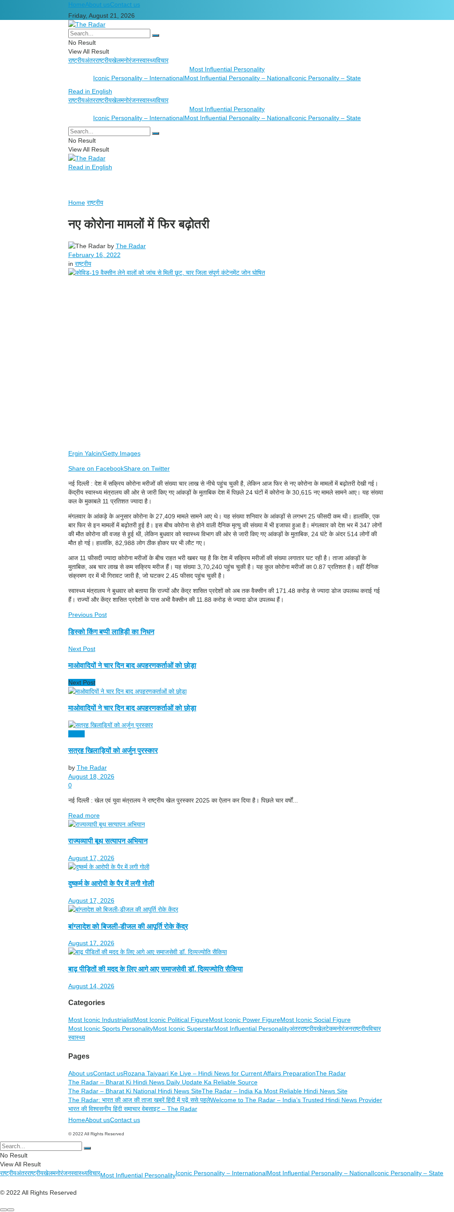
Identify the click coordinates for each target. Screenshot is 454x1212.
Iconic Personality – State (325, 78)
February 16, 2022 (94, 254)
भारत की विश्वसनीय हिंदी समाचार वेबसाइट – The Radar (132, 1108)
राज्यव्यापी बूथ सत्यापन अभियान (108, 841)
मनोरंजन (130, 60)
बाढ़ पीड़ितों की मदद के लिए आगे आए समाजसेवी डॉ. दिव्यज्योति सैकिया (155, 969)
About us (97, 4)
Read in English (90, 91)
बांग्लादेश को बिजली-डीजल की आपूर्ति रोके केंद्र (128, 926)
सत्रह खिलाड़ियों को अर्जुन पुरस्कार (113, 750)
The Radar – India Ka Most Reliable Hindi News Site (275, 1091)
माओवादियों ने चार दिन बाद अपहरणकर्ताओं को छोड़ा (132, 708)
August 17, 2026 (91, 857)
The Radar (131, 245)
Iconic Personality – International (138, 78)
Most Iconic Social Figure (315, 1019)
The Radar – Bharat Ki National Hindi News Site (135, 1091)
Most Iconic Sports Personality (110, 1028)
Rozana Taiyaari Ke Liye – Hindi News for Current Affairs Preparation (219, 1073)
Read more (84, 815)
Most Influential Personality (227, 69)
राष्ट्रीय (76, 60)
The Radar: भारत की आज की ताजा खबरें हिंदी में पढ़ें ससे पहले (139, 1099)
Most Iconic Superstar (183, 1028)
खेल (116, 60)
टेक (329, 1028)
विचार (162, 60)
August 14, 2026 (91, 986)
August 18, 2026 (91, 776)
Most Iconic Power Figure (244, 1019)
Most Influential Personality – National (237, 78)
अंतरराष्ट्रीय (98, 60)
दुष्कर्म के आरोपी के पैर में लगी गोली (111, 883)
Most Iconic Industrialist (101, 1019)
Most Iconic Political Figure (171, 1019)
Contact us (125, 4)
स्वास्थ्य (147, 60)
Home (76, 4)
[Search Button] (155, 35)
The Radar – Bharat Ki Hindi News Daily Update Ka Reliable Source (163, 1082)
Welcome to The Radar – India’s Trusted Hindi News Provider (296, 1099)
